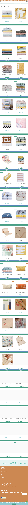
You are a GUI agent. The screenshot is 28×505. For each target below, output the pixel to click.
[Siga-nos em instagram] (1, 490)
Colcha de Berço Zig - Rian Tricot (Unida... (21, 453)
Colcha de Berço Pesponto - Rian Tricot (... (7, 274)
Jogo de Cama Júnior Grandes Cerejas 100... (21, 310)
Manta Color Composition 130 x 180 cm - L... (7, 310)
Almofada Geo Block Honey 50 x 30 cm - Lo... (21, 274)
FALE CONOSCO (3, 474)
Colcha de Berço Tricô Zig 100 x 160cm (21, 201)
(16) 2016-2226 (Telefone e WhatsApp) (6, 483)
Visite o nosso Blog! (4, 485)
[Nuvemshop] (14, 500)
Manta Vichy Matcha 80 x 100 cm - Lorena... (21, 418)
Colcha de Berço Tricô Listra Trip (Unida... (20, 92)
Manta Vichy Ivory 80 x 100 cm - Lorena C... (7, 418)
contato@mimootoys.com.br (5, 484)
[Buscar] (13, 3)
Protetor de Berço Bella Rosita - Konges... (7, 165)
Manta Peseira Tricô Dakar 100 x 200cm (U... (7, 453)
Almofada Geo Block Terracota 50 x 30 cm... (21, 292)
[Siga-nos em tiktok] (4, 490)
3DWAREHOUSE (3, 477)
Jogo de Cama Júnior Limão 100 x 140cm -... (21, 365)
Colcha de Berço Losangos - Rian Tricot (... (7, 183)
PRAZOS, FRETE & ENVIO (4, 471)
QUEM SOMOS (3, 468)
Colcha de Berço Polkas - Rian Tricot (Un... (7, 201)
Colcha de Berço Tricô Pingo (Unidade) (21, 74)
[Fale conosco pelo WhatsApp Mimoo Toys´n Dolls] (26, 501)
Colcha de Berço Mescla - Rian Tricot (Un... (7, 74)
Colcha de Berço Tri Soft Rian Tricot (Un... (20, 110)
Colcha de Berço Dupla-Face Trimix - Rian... (7, 92)
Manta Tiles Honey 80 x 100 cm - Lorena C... (21, 383)
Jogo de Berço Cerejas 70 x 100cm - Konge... (7, 365)
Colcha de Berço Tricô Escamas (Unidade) (20, 183)
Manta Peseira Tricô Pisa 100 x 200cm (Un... (7, 110)
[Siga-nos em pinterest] (6, 490)
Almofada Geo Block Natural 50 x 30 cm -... (7, 292)
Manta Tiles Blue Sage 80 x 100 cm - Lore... (7, 383)
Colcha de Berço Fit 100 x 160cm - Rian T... (21, 165)
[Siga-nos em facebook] (2, 490)
